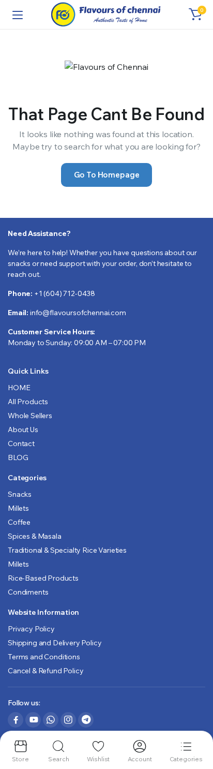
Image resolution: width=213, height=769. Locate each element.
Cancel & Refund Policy (45, 670)
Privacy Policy (31, 628)
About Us (23, 429)
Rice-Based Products (43, 578)
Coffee (19, 522)
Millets (18, 508)
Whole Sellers (30, 415)
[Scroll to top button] (196, 722)
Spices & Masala (35, 536)
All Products (28, 401)
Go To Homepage (107, 175)
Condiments (28, 592)
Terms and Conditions (44, 656)
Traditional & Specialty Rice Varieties (67, 550)
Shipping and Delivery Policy (55, 642)
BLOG (18, 457)
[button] (195, 14)
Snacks (20, 494)
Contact (21, 443)
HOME (19, 387)
